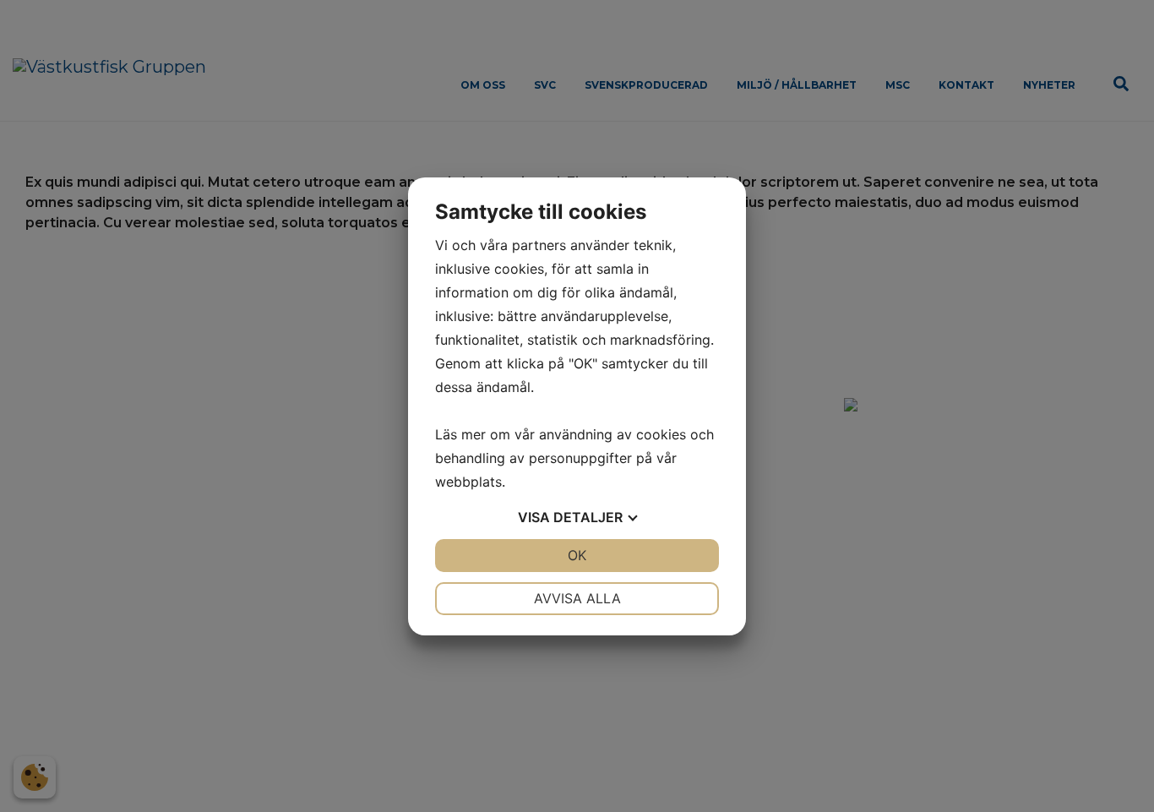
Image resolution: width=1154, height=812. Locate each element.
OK (577, 555)
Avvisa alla (577, 598)
